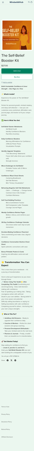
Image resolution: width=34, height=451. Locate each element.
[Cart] (32, 2)
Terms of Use (5, 407)
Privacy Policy (5, 414)
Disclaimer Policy (6, 422)
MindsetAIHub (16, 2)
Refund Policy (5, 429)
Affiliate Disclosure (7, 437)
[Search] (29, 2)
